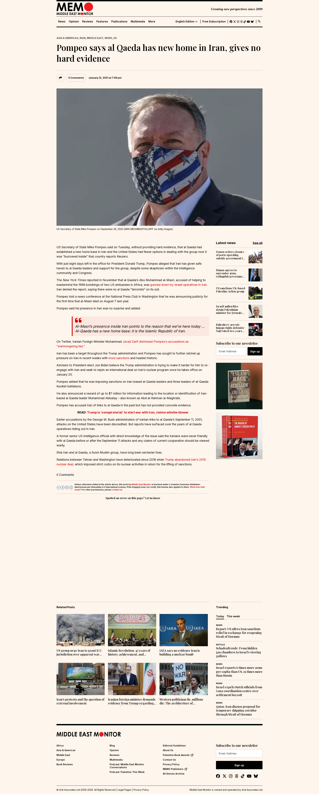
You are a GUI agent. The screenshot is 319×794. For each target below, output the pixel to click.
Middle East (95, 38)
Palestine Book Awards (176, 755)
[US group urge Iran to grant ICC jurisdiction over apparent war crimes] (80, 630)
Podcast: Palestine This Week (127, 772)
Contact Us (169, 759)
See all (258, 243)
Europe (60, 759)
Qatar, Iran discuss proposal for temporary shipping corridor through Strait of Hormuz (238, 710)
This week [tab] (233, 616)
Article (220, 644)
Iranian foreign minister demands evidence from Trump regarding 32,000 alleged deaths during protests (131, 702)
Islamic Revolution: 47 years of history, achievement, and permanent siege (129, 653)
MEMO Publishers (173, 769)
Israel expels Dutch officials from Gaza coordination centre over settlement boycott (239, 691)
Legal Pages (124, 789)
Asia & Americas (67, 38)
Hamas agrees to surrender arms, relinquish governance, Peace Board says (230, 273)
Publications (119, 21)
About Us (168, 750)
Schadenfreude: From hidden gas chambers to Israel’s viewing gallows (238, 652)
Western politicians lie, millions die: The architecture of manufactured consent (181, 702)
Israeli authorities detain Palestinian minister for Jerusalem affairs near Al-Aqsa (230, 309)
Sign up (255, 351)
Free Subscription (214, 21)
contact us (117, 489)
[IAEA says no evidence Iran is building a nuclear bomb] (184, 630)
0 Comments (76, 77)
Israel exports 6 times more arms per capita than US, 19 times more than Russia (239, 671)
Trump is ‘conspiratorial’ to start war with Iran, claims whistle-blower (138, 412)
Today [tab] (220, 616)
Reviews (87, 21)
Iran (83, 38)
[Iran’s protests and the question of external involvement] (80, 679)
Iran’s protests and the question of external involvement (80, 701)
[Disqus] (132, 546)
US (115, 38)
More (151, 21)
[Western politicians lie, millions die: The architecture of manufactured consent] (184, 679)
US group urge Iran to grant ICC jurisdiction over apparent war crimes (79, 653)
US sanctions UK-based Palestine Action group (230, 290)
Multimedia (138, 21)
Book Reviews (64, 764)
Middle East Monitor (141, 484)
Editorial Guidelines (174, 745)
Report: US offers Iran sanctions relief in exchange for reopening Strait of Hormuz (239, 633)
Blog (112, 745)
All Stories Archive (173, 773)
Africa (60, 745)
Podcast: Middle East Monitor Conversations (127, 766)
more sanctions (118, 358)
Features (102, 21)
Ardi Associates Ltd (252, 789)
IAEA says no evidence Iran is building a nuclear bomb (180, 652)
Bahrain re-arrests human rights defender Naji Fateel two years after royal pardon (230, 328)
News (61, 21)
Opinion (74, 21)
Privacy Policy (171, 764)
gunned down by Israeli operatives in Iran (178, 284)
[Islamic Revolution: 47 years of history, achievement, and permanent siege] (132, 630)
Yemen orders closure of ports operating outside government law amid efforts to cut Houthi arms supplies (231, 255)
